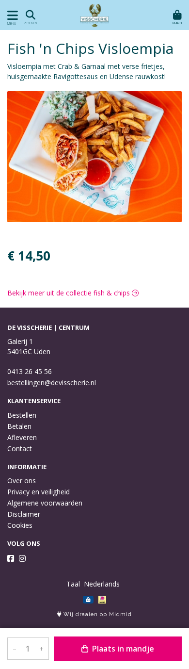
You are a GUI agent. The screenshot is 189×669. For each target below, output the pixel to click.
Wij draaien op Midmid (97, 614)
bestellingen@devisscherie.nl (51, 382)
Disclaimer (23, 514)
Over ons (21, 480)
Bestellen (21, 415)
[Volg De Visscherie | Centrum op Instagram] (22, 558)
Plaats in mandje (122, 648)
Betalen (19, 426)
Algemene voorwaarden (44, 502)
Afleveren (22, 437)
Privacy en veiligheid (38, 491)
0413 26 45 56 (29, 371)
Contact (19, 448)
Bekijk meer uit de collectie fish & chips (69, 292)
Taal (73, 583)
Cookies (19, 525)
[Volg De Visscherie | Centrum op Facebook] (10, 558)
